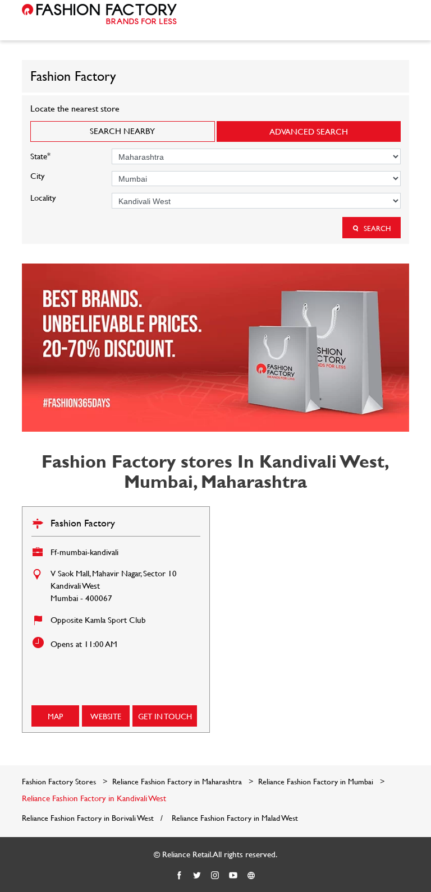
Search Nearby (122, 131)
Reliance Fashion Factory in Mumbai (315, 781)
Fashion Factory (83, 522)
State (40, 155)
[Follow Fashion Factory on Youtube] (233, 876)
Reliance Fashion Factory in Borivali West (88, 818)
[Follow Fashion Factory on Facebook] (179, 876)
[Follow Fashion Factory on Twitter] (197, 876)
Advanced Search (308, 131)
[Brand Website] (251, 876)
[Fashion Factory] (99, 14)
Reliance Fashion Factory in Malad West (235, 818)
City (37, 176)
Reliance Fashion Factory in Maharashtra (177, 781)
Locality (43, 197)
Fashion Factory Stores (60, 781)
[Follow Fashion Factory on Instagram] (215, 876)
